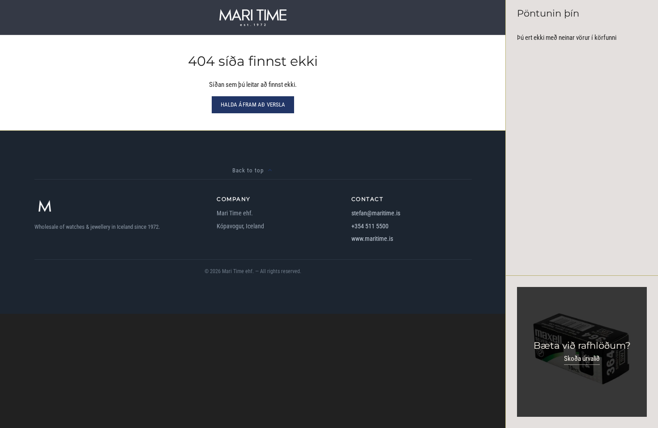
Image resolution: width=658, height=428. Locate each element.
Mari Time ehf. (238, 271)
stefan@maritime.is (375, 213)
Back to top (248, 170)
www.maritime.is (372, 238)
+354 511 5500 (370, 226)
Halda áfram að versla (253, 104)
